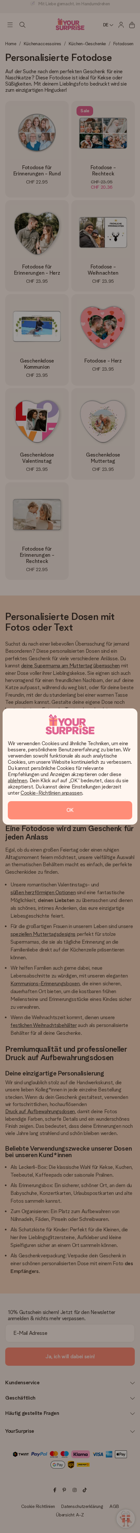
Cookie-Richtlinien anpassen (51, 793)
